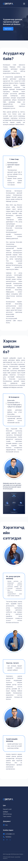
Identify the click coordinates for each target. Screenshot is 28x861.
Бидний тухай (7, 809)
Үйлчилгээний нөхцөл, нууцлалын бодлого (11, 857)
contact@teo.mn (10, 834)
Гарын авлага (7, 816)
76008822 (8, 837)
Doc (6, 825)
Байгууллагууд (7, 814)
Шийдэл (5, 811)
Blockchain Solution (18, 854)
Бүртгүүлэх (8, 29)
